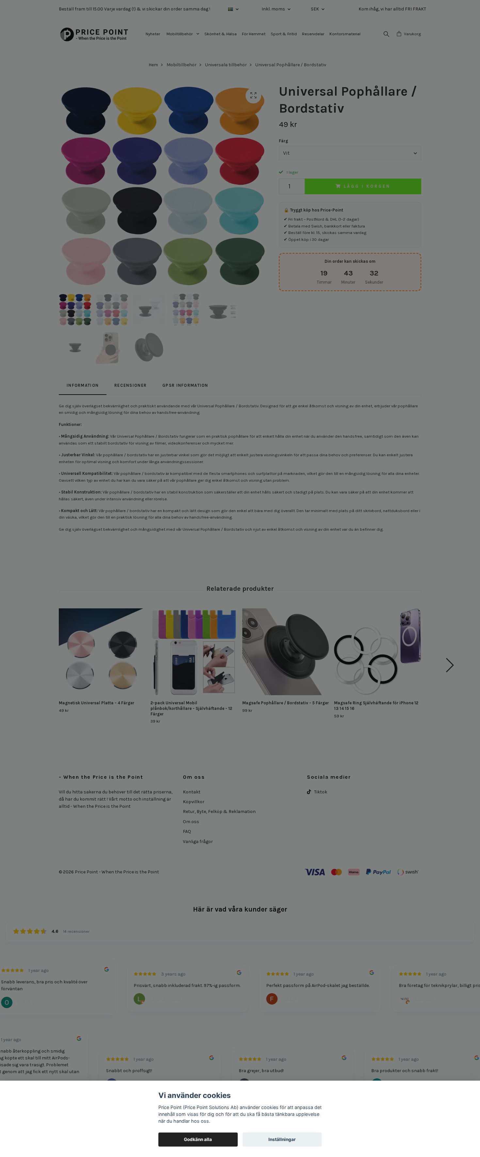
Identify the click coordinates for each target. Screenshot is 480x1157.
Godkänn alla (198, 1139)
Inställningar (282, 1139)
